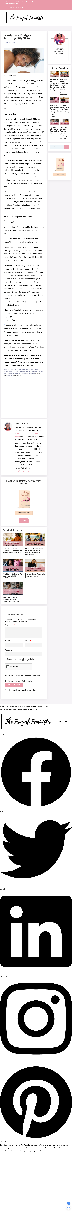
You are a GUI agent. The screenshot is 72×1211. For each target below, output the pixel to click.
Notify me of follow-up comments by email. (22, 675)
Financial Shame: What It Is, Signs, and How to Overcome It (35, 576)
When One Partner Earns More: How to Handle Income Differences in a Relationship (64, 87)
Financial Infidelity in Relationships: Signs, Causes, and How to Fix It (12, 599)
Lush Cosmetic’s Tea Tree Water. (20, 347)
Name (8, 641)
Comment (10, 625)
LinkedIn (20, 471)
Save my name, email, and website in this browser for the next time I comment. (23, 660)
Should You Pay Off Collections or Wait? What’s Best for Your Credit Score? (12, 550)
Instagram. (31, 471)
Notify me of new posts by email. (18, 681)
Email (28, 641)
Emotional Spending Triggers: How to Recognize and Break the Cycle (63, 133)
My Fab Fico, (37, 84)
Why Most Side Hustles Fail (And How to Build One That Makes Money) (12, 576)
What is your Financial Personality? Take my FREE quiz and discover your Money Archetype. (24, 2)
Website (8, 650)
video (28, 282)
